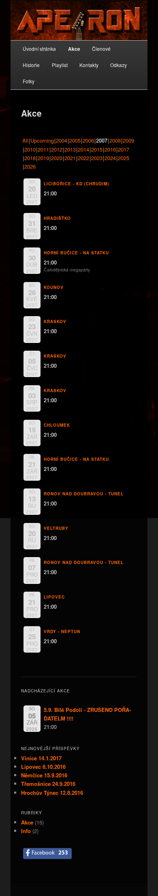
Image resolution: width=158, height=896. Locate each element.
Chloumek (57, 425)
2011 (43, 149)
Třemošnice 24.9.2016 (48, 784)
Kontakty (88, 64)
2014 (83, 149)
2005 (75, 140)
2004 (61, 140)
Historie (31, 64)
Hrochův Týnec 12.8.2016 (52, 792)
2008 (115, 140)
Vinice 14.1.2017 (41, 758)
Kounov (54, 287)
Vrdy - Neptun (62, 631)
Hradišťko (57, 218)
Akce (74, 48)
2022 (83, 158)
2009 (128, 140)
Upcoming (42, 140)
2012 (56, 149)
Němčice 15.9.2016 (44, 775)
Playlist (60, 64)
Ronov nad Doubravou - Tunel (84, 494)
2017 (123, 149)
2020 (56, 158)
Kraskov (55, 321)
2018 (30, 158)
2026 (30, 166)
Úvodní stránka (39, 48)
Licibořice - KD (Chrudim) (76, 184)
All (25, 140)
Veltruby (56, 528)
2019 (43, 158)
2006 (88, 140)
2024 (110, 158)
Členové (101, 48)
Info (26, 831)
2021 (70, 158)
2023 (96, 158)
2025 (123, 158)
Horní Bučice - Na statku (76, 253)
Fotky (28, 81)
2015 (96, 149)
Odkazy (118, 64)
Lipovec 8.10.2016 (43, 766)
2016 (110, 149)
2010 (30, 149)
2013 (70, 149)
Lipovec (54, 597)
